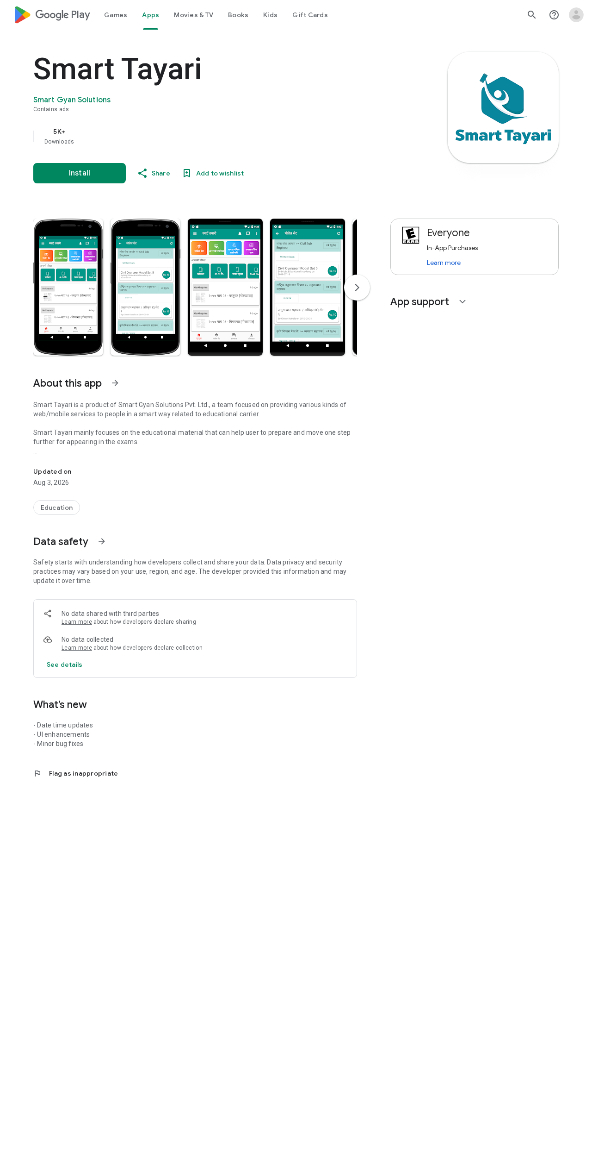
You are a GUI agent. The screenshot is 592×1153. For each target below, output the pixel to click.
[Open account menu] (576, 15)
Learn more (77, 622)
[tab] (116, 15)
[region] (218, 136)
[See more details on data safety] (64, 664)
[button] (68, 287)
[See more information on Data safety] (102, 541)
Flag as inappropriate (75, 773)
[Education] (56, 507)
